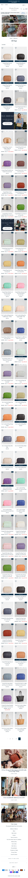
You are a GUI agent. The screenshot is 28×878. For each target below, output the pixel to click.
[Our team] (14, 812)
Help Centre (14, 833)
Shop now (14, 773)
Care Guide (14, 843)
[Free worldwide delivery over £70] (14, 786)
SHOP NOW (7, 123)
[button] (2, 48)
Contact (6, 4)
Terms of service (14, 837)
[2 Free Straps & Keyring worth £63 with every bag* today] (14, 758)
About (2, 4)
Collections (15, 38)
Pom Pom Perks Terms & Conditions (14, 839)
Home (11, 38)
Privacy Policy (14, 852)
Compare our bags (14, 850)
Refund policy (14, 841)
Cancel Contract (14, 854)
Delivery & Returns (14, 829)
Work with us (14, 846)
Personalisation (14, 848)
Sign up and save (13, 858)
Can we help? (14, 862)
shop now (14, 800)
